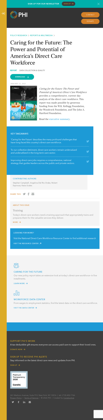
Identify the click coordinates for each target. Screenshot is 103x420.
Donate (90, 21)
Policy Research (18, 35)
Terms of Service (31, 398)
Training (18, 210)
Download (20, 77)
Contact (90, 15)
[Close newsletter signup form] (98, 4)
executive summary (59, 119)
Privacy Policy (16, 398)
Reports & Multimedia (41, 35)
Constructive (68, 398)
